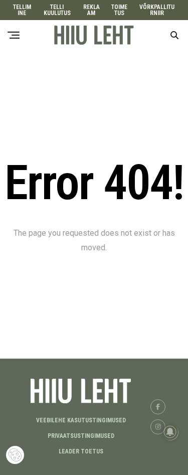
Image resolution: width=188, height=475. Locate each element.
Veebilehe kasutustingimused (81, 420)
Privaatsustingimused (81, 435)
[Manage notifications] (170, 432)
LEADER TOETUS (81, 451)
